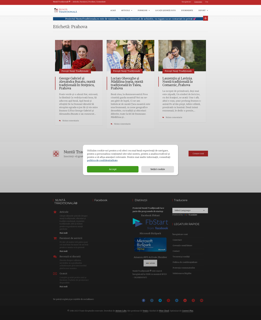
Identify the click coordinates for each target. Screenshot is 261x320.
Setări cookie (157, 169)
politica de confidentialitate (102, 160)
